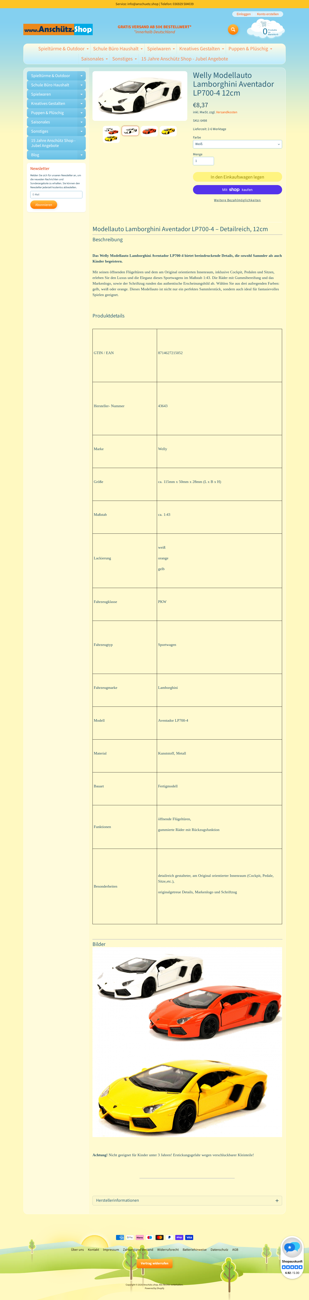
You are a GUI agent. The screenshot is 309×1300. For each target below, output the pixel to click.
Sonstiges (125, 59)
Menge (197, 154)
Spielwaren (161, 49)
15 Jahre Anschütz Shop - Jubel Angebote (184, 59)
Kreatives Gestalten (202, 49)
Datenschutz (219, 1249)
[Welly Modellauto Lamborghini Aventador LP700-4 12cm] (111, 134)
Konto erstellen (268, 14)
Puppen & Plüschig (250, 49)
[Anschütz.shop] (58, 29)
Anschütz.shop (150, 1284)
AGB (235, 1249)
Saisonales (95, 59)
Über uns (77, 1249)
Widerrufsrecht (168, 1249)
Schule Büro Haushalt (118, 49)
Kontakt (93, 1249)
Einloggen (244, 14)
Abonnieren (43, 205)
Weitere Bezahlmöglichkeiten (237, 200)
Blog (58, 156)
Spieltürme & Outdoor (64, 49)
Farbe (197, 137)
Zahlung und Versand (138, 1249)
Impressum (111, 1249)
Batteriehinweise (195, 1249)
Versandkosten (226, 112)
